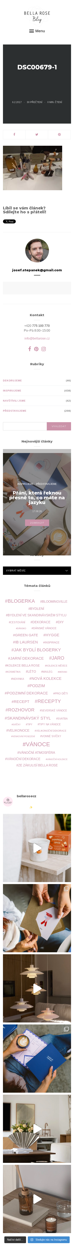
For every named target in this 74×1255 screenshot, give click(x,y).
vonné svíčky (51, 736)
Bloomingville (54, 601)
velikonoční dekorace (51, 730)
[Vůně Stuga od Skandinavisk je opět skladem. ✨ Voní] (37, 1199)
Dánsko (21, 628)
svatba (63, 718)
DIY (61, 622)
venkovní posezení (23, 736)
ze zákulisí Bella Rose (38, 765)
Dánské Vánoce (44, 628)
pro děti (61, 693)
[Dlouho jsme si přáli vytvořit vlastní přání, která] (37, 918)
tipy (29, 724)
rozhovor (21, 709)
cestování (17, 622)
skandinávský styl (29, 718)
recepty (49, 701)
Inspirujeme (12, 390)
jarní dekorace (27, 658)
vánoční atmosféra (37, 753)
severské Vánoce (54, 710)
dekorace (41, 622)
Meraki (63, 672)
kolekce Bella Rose (23, 665)
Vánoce (38, 744)
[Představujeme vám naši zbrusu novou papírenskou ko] (37, 1058)
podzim (37, 686)
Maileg (47, 671)
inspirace (52, 642)
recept (21, 702)
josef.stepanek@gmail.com (37, 270)
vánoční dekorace (23, 759)
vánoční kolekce (57, 759)
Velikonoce (18, 730)
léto (32, 671)
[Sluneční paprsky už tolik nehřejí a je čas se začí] (37, 848)
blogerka (21, 601)
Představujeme (14, 411)
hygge (52, 635)
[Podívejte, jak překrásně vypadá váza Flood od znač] (37, 1129)
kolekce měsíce (56, 665)
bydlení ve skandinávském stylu (37, 615)
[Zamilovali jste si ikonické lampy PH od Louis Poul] (37, 988)
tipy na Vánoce (50, 724)
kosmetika (14, 672)
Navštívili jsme (14, 400)
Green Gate (26, 635)
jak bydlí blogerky (37, 649)
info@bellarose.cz (37, 338)
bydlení (37, 609)
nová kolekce (47, 678)
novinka (18, 678)
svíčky (17, 724)
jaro (58, 658)
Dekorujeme (12, 380)
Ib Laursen (26, 642)
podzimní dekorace (27, 693)
